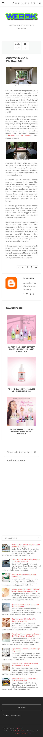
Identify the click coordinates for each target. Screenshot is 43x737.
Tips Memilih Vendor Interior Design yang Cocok (26, 650)
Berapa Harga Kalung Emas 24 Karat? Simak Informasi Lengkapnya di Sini (26, 590)
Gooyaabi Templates (21, 733)
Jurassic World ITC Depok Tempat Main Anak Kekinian (25, 679)
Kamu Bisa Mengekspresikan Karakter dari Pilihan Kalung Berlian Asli (26, 635)
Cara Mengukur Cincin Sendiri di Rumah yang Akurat (24, 620)
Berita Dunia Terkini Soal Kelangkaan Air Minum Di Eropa (26, 546)
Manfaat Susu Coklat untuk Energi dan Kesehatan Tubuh (25, 665)
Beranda (6, 715)
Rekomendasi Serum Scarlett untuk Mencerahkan (21, 390)
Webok (19, 728)
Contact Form (16, 715)
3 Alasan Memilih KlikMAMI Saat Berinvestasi (24, 575)
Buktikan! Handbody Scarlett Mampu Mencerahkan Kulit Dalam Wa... (21, 349)
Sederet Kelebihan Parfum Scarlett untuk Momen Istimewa (21, 431)
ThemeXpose (19, 731)
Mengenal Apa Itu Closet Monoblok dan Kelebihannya (25, 605)
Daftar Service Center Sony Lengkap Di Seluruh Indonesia (26, 560)
